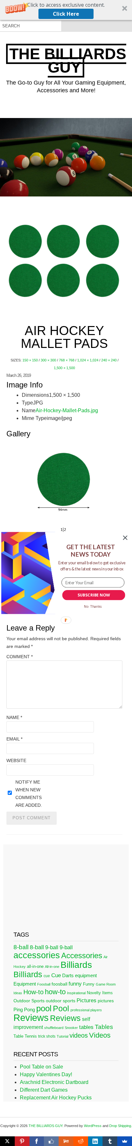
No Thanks (93, 606)
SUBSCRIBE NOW (94, 595)
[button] (91, 550)
